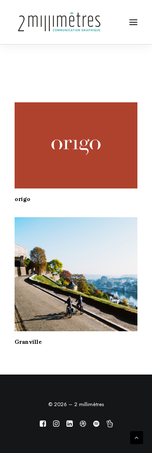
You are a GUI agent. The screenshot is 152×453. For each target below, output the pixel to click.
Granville (28, 341)
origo (22, 199)
